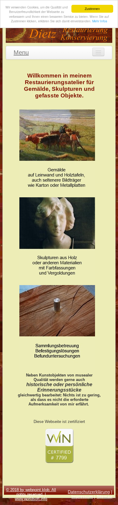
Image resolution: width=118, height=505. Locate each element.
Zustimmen (92, 8)
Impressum (82, 496)
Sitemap (104, 496)
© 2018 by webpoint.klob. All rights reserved (31, 492)
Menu (21, 52)
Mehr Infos (99, 21)
